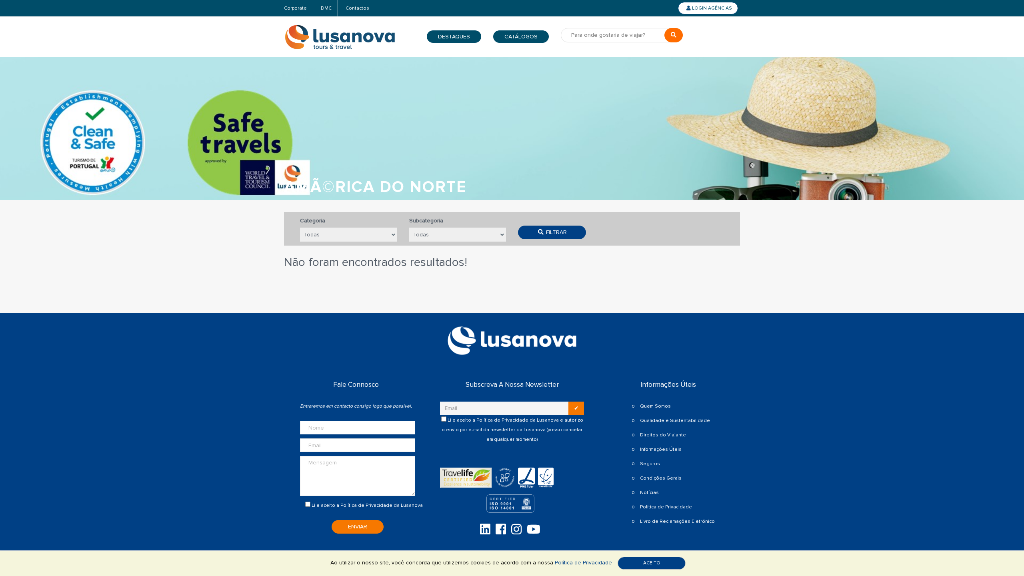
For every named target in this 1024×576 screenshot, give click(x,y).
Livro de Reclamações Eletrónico (677, 521)
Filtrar (555, 232)
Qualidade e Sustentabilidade (675, 421)
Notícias (649, 493)
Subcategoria (426, 220)
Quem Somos (655, 406)
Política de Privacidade (366, 505)
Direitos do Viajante (663, 435)
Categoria (312, 220)
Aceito (651, 563)
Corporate (295, 8)
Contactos (357, 8)
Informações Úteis (661, 449)
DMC (326, 8)
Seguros (650, 464)
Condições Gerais (661, 478)
